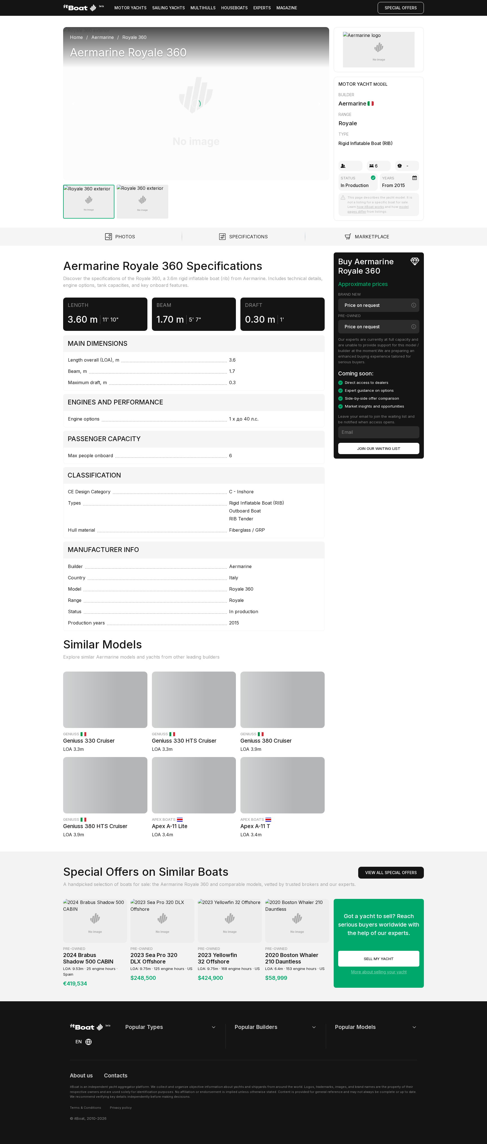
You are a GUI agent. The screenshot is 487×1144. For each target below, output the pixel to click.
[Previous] (73, 103)
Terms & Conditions (85, 1108)
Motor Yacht (355, 84)
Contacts (115, 1075)
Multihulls (203, 7)
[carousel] (196, 120)
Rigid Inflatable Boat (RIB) (365, 143)
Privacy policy (121, 1108)
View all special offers (391, 872)
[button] (196, 103)
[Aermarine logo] (379, 49)
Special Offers (401, 7)
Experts (262, 7)
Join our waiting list (378, 448)
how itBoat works (370, 207)
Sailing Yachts (168, 7)
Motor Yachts (130, 7)
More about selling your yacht (379, 971)
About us (81, 1075)
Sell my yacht (379, 958)
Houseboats (234, 7)
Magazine (286, 7)
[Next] (319, 103)
